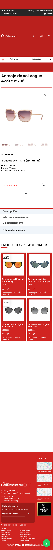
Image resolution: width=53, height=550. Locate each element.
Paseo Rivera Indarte (11, 498)
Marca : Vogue (8, 168)
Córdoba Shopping (11, 501)
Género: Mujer (8, 165)
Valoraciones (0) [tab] (13, 222)
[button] (45, 95)
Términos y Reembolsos (25, 534)
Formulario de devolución (25, 530)
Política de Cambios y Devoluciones (28, 538)
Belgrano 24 (8, 496)
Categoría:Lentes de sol (13, 170)
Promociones (4, 540)
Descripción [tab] (10, 211)
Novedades (4, 528)
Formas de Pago (4, 536)
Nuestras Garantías (5, 534)
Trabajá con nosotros (5, 532)
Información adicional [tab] (16, 217)
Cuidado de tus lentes (6, 530)
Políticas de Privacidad (24, 532)
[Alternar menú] (3, 59)
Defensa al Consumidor (25, 536)
